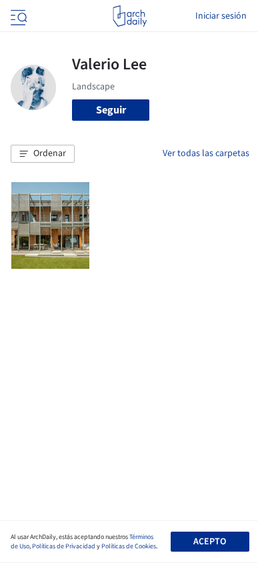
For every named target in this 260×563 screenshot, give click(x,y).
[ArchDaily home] (130, 16)
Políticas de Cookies (128, 546)
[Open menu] (17, 16)
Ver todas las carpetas (206, 153)
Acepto (209, 541)
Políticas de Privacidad (63, 546)
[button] (43, 154)
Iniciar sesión (221, 16)
